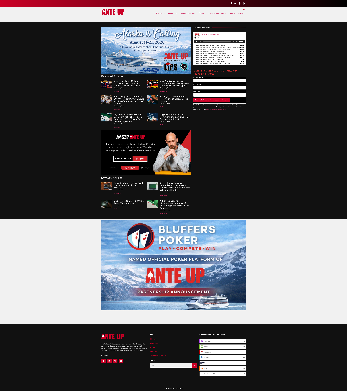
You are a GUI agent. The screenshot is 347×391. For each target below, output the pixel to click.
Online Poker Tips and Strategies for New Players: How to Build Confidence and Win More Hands (175, 186)
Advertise (153, 351)
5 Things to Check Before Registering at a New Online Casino (174, 99)
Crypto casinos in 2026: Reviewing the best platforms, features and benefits (175, 116)
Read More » (117, 91)
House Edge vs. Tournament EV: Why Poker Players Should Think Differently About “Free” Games (129, 100)
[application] (219, 41)
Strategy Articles (111, 177)
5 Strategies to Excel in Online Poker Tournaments (129, 202)
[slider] (241, 41)
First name (197, 84)
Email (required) (199, 77)
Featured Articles (112, 76)
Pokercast (174, 13)
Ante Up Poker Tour (216, 13)
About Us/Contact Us (158, 356)
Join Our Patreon (189, 13)
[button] (244, 9)
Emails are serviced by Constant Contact (216, 109)
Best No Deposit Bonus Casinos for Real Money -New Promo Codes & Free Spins (174, 83)
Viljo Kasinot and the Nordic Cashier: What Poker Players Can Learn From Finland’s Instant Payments (128, 118)
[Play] (197, 41)
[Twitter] (235, 3)
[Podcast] (239, 3)
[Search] (194, 365)
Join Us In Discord (237, 13)
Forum (152, 347)
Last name (197, 91)
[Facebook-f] (231, 3)
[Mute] (237, 41)
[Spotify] (244, 3)
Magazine (161, 13)
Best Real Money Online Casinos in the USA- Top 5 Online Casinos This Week (127, 83)
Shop (202, 13)
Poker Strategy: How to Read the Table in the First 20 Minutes (128, 185)
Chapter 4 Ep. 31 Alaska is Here (210, 34)
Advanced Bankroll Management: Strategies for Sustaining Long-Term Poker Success (174, 204)
